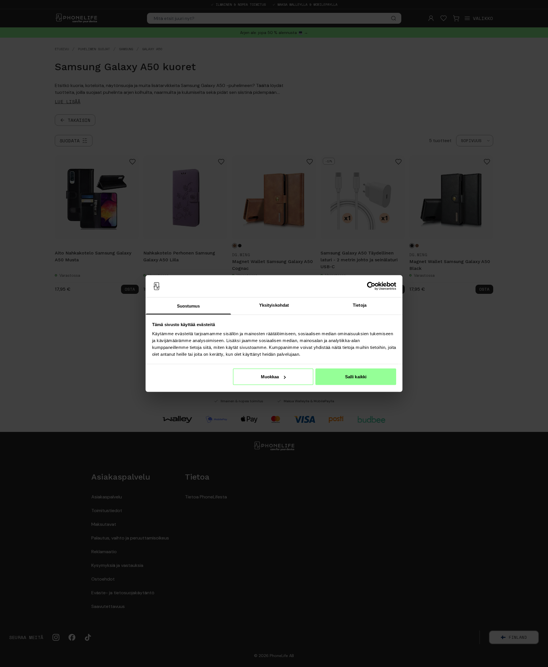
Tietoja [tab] (359, 304)
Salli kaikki (355, 376)
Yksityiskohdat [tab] (274, 304)
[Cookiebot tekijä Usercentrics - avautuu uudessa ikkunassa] (371, 286)
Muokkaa (270, 376)
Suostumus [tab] (188, 305)
